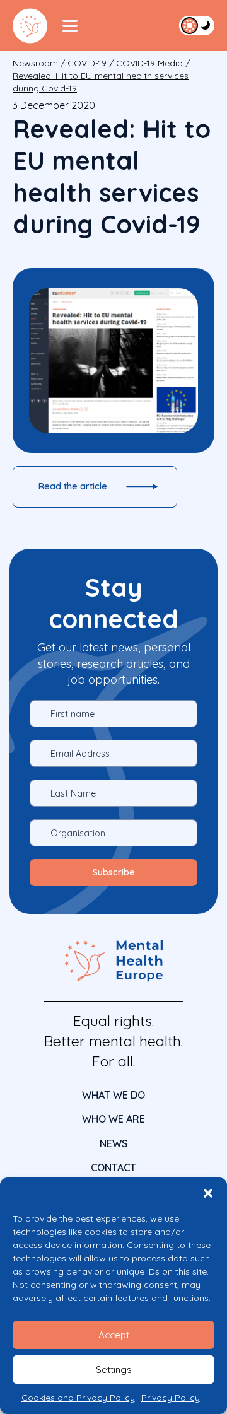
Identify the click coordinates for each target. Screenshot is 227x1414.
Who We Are (113, 1119)
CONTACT (113, 1167)
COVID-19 (87, 63)
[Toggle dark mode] (196, 25)
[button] (208, 1193)
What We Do (113, 1095)
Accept (113, 1335)
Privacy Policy (170, 1397)
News (113, 1143)
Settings (114, 1370)
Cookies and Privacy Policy (78, 1397)
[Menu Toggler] (70, 25)
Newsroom (35, 63)
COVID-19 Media (149, 63)
